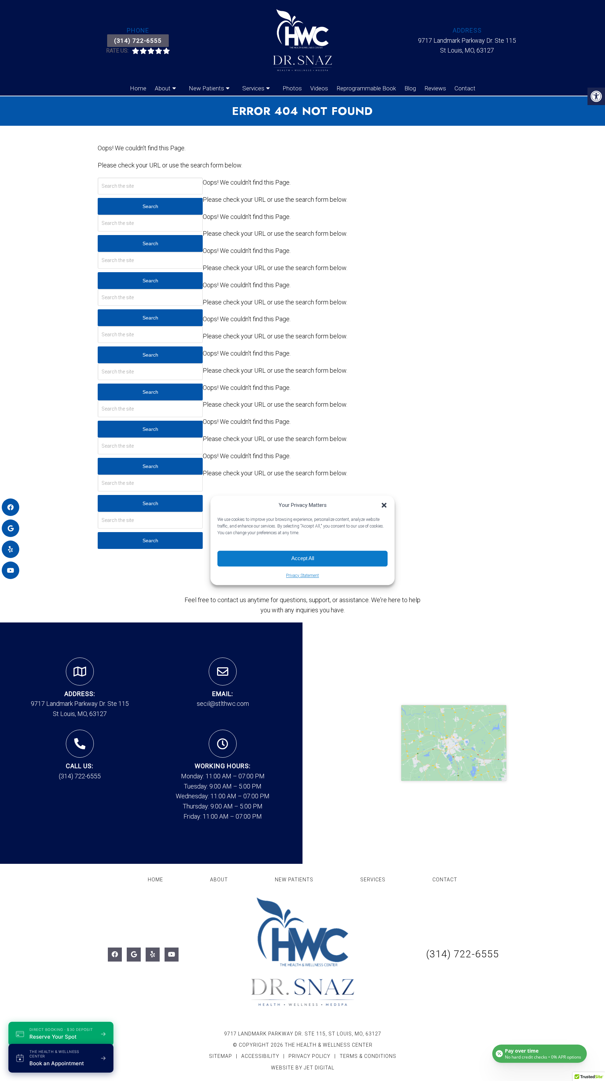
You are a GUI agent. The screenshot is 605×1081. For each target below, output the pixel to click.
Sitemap (220, 1056)
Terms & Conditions (368, 1056)
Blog (410, 88)
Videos (319, 88)
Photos (292, 88)
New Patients (206, 88)
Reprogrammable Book (366, 88)
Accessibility (260, 1056)
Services (253, 88)
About (163, 88)
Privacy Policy (310, 1056)
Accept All (302, 558)
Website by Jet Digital (302, 1067)
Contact (464, 88)
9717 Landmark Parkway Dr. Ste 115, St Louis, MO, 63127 (302, 1034)
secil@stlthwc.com (223, 703)
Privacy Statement (302, 575)
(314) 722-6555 (138, 40)
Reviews (435, 88)
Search (150, 206)
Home (138, 88)
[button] (384, 505)
